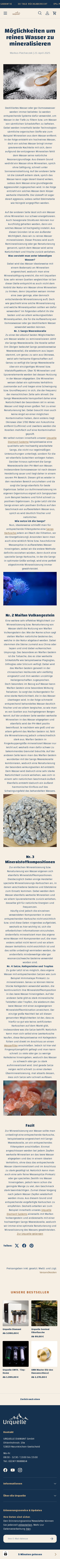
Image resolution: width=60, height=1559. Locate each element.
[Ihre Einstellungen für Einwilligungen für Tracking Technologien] (5, 1553)
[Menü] (5, 13)
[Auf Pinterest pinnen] (31, 1245)
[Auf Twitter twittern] (16, 1245)
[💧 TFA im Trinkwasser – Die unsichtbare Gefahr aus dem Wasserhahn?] (55, 1554)
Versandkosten (48, 1272)
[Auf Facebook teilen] (24, 1245)
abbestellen (25, 1524)
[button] (54, 13)
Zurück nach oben (30, 1399)
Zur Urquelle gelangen (30, 1233)
